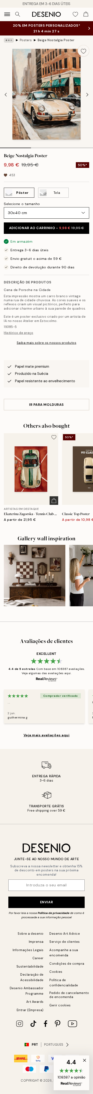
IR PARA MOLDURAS (46, 404)
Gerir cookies (60, 1005)
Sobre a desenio (31, 934)
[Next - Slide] (87, 95)
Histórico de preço (18, 333)
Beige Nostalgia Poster (56, 40)
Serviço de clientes (64, 942)
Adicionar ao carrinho (46, 228)
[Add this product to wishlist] (83, 50)
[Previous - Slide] (6, 95)
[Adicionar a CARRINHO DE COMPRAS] (54, 500)
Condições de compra (66, 964)
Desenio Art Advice (64, 934)
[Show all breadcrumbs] (9, 40)
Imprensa (36, 942)
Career (38, 958)
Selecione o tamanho (22, 204)
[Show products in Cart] (86, 14)
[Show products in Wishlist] (75, 14)
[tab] (15, 146)
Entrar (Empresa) (30, 1010)
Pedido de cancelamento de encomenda (69, 995)
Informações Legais (28, 950)
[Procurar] (17, 14)
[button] (71, 1072)
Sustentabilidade (30, 966)
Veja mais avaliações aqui (47, 735)
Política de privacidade (53, 913)
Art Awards (35, 1002)
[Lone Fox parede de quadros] (34, 575)
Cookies (55, 972)
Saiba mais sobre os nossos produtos (46, 343)
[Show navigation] (7, 14)
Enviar (46, 902)
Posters (26, 40)
